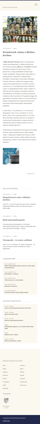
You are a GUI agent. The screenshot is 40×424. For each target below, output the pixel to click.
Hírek (15, 48)
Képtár (21, 369)
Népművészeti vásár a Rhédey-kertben (17, 198)
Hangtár (22, 375)
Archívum (22, 365)
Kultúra (5, 378)
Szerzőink (22, 378)
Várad (8, 4)
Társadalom (6, 382)
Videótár (22, 372)
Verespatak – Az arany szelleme (17, 240)
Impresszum (23, 385)
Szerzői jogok (23, 382)
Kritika (4, 385)
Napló (4, 369)
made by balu (6, 421)
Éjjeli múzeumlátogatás (14, 220)
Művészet (5, 375)
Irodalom (5, 372)
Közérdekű (5, 388)
